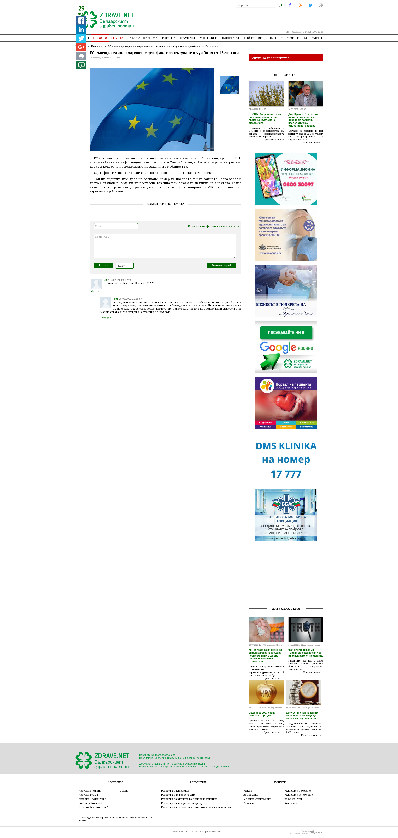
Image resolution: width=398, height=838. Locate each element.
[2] (81, 68)
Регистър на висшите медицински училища (189, 798)
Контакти (313, 38)
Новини (100, 38)
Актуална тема (144, 38)
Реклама (248, 803)
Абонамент (250, 794)
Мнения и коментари (219, 38)
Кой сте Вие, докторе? (263, 38)
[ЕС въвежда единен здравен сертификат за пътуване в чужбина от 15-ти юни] (105, 20)
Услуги (293, 38)
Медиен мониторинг (257, 798)
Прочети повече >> (274, 139)
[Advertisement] (247, 18)
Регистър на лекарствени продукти (184, 803)
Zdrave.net (178, 831)
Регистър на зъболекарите (178, 794)
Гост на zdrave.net (178, 38)
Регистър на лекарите (175, 790)
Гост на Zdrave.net (90, 803)
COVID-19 (118, 38)
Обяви (124, 790)
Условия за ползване (297, 790)
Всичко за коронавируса (269, 58)
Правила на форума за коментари (213, 226)
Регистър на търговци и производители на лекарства (196, 807)
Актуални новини (90, 790)
